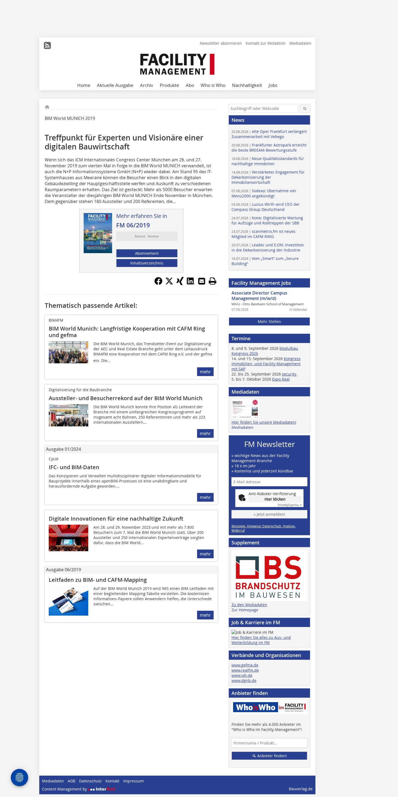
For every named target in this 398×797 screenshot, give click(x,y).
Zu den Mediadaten (249, 604)
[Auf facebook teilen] (158, 283)
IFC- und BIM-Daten (74, 467)
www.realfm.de (245, 670)
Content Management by (65, 789)
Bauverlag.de (301, 788)
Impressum (133, 780)
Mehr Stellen (269, 321)
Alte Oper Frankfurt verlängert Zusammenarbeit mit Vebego (269, 134)
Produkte (169, 85)
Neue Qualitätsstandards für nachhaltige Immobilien (267, 161)
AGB (71, 780)
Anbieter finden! (271, 755)
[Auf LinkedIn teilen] (190, 283)
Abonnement (147, 253)
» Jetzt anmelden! (269, 514)
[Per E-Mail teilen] (201, 281)
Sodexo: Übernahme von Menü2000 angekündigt (263, 193)
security (289, 374)
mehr (205, 372)
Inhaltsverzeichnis (146, 263)
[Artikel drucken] (212, 281)
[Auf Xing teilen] (180, 283)
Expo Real (281, 379)
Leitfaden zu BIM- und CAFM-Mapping (98, 579)
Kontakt (112, 780)
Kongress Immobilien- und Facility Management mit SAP (266, 363)
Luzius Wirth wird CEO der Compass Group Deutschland (265, 207)
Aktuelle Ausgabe (115, 85)
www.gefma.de (244, 665)
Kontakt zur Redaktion (266, 43)
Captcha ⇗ (290, 505)
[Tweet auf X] (169, 283)
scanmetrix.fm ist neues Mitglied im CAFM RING (263, 234)
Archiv (146, 85)
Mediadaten (300, 43)
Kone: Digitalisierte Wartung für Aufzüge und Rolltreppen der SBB (267, 220)
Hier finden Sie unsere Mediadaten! (263, 422)
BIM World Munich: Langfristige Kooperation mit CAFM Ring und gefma (127, 332)
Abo (190, 85)
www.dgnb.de (243, 680)
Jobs (273, 85)
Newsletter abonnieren (221, 43)
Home (83, 85)
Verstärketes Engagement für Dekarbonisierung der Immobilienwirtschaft (268, 177)
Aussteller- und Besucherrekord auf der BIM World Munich (126, 398)
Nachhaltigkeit (247, 85)
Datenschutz (90, 780)
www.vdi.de (241, 675)
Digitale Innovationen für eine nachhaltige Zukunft (116, 518)
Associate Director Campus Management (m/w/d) (259, 295)
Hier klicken (275, 499)
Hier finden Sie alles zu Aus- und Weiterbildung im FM (261, 640)
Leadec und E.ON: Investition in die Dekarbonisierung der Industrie (267, 247)
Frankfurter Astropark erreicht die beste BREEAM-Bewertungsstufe (268, 147)
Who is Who (213, 85)
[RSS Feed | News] (47, 45)
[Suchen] (304, 108)
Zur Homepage (244, 609)
